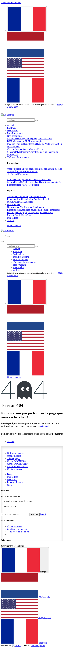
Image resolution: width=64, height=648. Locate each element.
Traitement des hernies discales (47, 169)
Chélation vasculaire (29, 182)
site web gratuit (38, 645)
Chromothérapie (14, 149)
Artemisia (28, 202)
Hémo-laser (22, 174)
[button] (34, 514)
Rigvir (17, 182)
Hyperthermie (29, 144)
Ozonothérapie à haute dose (20, 169)
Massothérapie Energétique (20, 215)
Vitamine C (12, 196)
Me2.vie (11, 144)
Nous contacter (14, 225)
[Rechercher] (36, 120)
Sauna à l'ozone (29, 149)
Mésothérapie (32, 185)
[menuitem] (25, 56)
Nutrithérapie (26, 207)
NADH (20, 202)
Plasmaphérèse (14, 185)
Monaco (17, 466)
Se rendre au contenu (11, 2)
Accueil (10, 441)
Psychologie (38, 207)
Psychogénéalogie (51, 210)
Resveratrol (12, 199)
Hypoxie (40, 144)
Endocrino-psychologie (31, 210)
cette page (45, 426)
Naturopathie (13, 207)
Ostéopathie (33, 212)
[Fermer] (2, 241)
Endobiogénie (13, 210)
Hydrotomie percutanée (50, 182)
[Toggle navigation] (8, 236)
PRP (27, 141)
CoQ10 (13, 202)
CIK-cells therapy (15, 179)
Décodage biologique (17, 212)
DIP (9, 141)
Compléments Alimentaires (42, 152)
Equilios (19, 144)
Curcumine (23, 196)
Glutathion (34, 196)
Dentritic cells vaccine (34, 179)
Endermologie (17, 141)
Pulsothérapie (35, 141)
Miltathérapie (51, 144)
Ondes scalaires (45, 138)
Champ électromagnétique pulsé (22, 138)
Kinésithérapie (46, 212)
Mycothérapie (22, 152)
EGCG (42, 196)
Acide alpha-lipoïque (28, 199)
